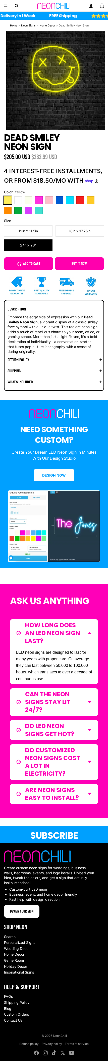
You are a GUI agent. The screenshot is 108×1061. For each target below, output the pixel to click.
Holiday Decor (15, 966)
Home (13, 25)
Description (17, 308)
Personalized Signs (19, 942)
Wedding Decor (17, 948)
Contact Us (13, 1020)
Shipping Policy (16, 1002)
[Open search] (16, 5)
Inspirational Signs (19, 972)
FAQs (8, 996)
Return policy (18, 359)
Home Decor (47, 25)
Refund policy (29, 1044)
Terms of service (77, 1044)
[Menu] (6, 6)
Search (10, 936)
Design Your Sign (21, 911)
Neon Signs (28, 25)
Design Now (54, 475)
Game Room (14, 960)
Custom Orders (16, 1014)
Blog (7, 1008)
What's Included (20, 381)
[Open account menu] (90, 5)
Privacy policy (52, 1044)
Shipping (14, 370)
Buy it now (79, 263)
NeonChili (60, 1036)
